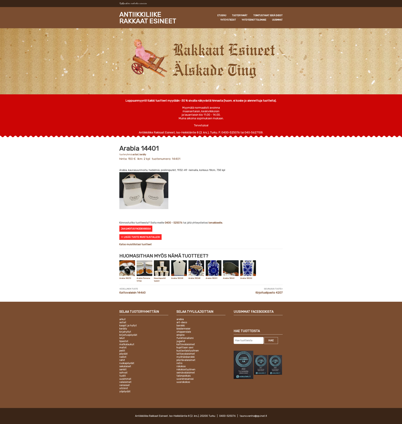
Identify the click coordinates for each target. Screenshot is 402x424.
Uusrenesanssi (185, 378)
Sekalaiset (125, 366)
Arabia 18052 (246, 278)
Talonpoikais (184, 375)
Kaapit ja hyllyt (128, 325)
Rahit (122, 360)
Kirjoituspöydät (128, 334)
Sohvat (123, 372)
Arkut (122, 319)
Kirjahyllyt (125, 331)
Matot (123, 347)
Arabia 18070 (125, 278)
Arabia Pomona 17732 (143, 279)
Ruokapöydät (126, 363)
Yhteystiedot (228, 20)
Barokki (181, 325)
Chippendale (184, 331)
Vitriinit (123, 388)
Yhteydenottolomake (254, 20)
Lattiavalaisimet (186, 353)
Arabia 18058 (177, 278)
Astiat (135, 154)
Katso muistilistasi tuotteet (135, 244)
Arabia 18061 (228, 278)
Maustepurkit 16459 (160, 279)
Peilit (122, 350)
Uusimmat (277, 20)
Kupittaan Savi (185, 347)
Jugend (181, 341)
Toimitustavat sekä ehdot (268, 15)
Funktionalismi (185, 338)
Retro (179, 363)
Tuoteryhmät (239, 15)
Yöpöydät (124, 391)
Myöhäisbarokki (186, 356)
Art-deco (182, 322)
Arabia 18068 (194, 278)
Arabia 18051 (211, 278)
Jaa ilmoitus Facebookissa (136, 228)
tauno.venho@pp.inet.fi (253, 415)
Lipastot (123, 341)
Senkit (123, 369)
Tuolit (122, 375)
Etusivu (221, 15)
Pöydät (123, 353)
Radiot (122, 356)
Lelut (122, 338)
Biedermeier (183, 328)
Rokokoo (181, 366)
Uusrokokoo (183, 382)
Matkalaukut (126, 344)
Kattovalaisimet (186, 344)
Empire (181, 334)
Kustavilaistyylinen (188, 350)
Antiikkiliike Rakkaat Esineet (147, 18)
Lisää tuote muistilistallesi (141, 237)
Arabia (180, 319)
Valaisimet (125, 382)
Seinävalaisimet (186, 372)
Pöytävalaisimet (186, 360)
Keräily (143, 154)
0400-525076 (227, 415)
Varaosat (124, 385)
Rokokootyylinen (186, 369)
